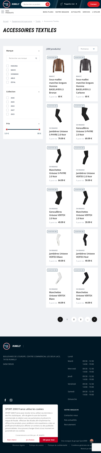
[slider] (7, 129)
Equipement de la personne (22, 21)
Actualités (76, 12)
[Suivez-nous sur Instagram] (11, 400)
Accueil (5, 21)
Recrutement (70, 424)
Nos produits (10, 12)
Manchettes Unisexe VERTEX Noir (84, 295)
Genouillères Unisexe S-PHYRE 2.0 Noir (84, 131)
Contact (93, 4)
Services (86, 12)
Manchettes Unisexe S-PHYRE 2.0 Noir (57, 173)
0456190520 (8, 364)
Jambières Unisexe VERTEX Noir (85, 255)
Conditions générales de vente (82, 445)
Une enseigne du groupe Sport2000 (74, 441)
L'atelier (96, 12)
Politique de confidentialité (57, 445)
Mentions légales (18, 445)
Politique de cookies (36, 445)
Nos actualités (70, 420)
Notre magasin (62, 12)
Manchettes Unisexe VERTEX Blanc (57, 295)
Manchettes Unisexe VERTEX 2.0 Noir (84, 215)
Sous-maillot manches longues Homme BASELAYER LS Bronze (58, 86)
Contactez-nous (71, 415)
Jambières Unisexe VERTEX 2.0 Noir (85, 175)
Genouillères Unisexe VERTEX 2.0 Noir (57, 215)
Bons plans (48, 12)
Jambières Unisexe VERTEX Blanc (58, 255)
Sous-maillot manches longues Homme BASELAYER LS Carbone (85, 86)
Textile (38, 21)
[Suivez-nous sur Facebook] (5, 400)
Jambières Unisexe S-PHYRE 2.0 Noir (58, 133)
